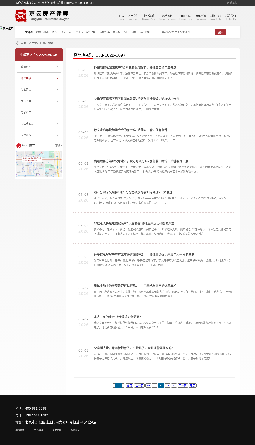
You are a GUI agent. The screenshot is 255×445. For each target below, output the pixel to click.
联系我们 (75, 430)
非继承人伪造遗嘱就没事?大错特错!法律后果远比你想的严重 (134, 223)
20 (154, 385)
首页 (23, 42)
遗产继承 (47, 42)
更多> (58, 145)
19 (148, 385)
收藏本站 (232, 2)
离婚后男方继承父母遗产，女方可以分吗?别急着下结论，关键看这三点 (141, 161)
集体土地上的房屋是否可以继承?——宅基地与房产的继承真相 (135, 285)
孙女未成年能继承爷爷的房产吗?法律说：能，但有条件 (130, 130)
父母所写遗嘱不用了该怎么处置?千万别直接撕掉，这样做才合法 (136, 98)
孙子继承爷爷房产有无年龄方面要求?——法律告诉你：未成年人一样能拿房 (144, 254)
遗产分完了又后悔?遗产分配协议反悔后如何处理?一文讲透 (133, 192)
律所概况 (19, 430)
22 (167, 385)
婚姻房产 (39, 66)
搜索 (220, 32)
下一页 (183, 385)
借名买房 (39, 89)
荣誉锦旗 (38, 430)
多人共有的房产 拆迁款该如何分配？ (118, 316)
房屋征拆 (39, 135)
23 (173, 385)
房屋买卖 (39, 100)
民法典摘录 (39, 123)
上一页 (139, 385)
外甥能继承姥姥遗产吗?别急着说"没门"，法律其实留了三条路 (135, 67)
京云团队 (56, 430)
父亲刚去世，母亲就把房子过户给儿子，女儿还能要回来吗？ (134, 348)
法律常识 (34, 42)
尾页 (192, 385)
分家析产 (39, 112)
